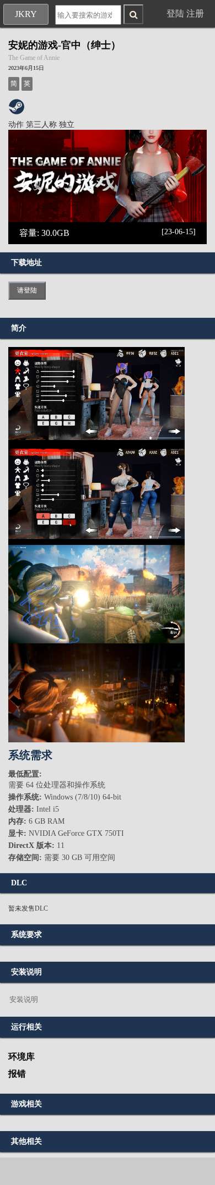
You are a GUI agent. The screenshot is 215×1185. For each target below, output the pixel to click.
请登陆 (27, 290)
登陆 (175, 13)
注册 (195, 13)
